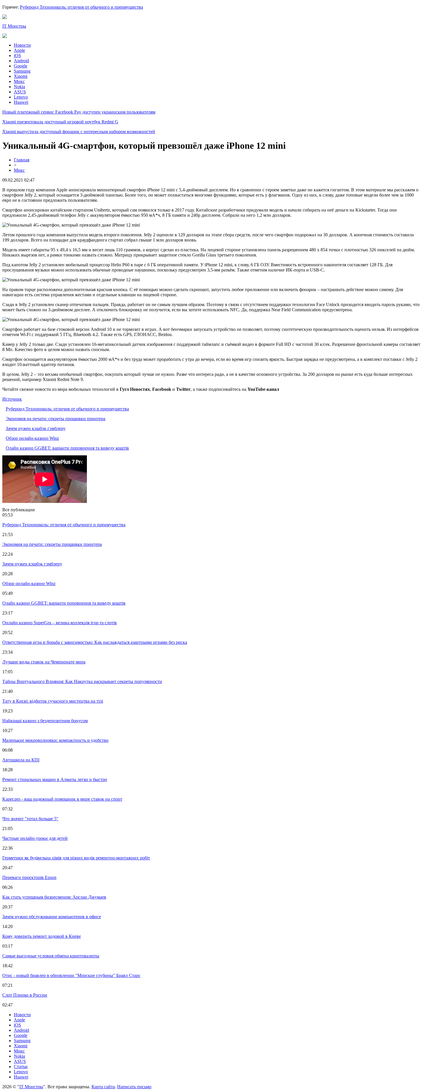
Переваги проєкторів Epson (29, 877)
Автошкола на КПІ (20, 759)
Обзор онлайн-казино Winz (32, 438)
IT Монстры (14, 26)
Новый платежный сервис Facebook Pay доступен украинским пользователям (78, 112)
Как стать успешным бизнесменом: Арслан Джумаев (54, 897)
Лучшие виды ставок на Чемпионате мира (43, 661)
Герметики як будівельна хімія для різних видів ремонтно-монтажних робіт (76, 857)
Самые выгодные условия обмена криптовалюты (50, 955)
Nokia (19, 86)
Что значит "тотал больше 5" (30, 818)
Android (21, 60)
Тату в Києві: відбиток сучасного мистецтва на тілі (52, 701)
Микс (19, 81)
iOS (17, 55)
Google (20, 65)
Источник (12, 399)
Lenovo (21, 97)
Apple (19, 50)
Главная (21, 159)
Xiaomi (20, 76)
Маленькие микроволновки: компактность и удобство (55, 740)
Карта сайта (103, 1086)
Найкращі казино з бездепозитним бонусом (45, 720)
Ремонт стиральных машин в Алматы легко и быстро (54, 779)
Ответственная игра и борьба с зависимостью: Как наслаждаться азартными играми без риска (94, 642)
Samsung (22, 71)
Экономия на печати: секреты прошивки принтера (55, 418)
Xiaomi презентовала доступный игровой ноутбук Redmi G (60, 121)
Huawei (21, 102)
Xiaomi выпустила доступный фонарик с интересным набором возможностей (78, 131)
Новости (22, 45)
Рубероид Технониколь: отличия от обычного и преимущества (81, 7)
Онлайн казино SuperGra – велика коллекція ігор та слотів (59, 622)
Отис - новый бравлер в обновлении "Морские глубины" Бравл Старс (71, 975)
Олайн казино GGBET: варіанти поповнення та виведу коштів (67, 448)
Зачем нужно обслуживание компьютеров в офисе (51, 916)
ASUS (20, 91)
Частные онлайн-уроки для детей (35, 838)
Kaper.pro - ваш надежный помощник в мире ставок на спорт (62, 799)
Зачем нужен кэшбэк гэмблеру (36, 428)
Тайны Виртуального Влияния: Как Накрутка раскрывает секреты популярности (82, 681)
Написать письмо (134, 1086)
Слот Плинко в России (24, 995)
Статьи (21, 1066)
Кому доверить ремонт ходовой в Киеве (41, 936)
